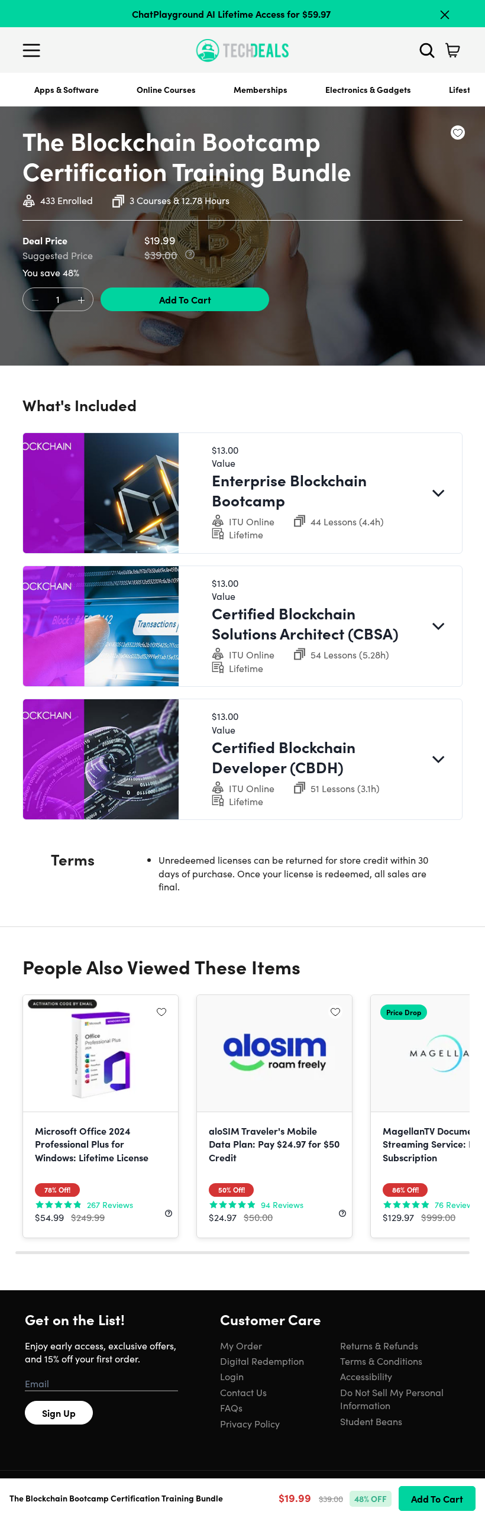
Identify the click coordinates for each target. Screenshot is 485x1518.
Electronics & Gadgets (368, 89)
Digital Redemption (262, 1360)
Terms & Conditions (381, 1360)
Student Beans (371, 1420)
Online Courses (166, 89)
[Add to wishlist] (458, 132)
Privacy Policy (250, 1423)
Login (232, 1376)
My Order (241, 1345)
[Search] (427, 50)
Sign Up (59, 1412)
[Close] (445, 15)
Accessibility (366, 1376)
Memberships (260, 89)
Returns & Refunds (379, 1345)
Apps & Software (66, 89)
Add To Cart (185, 299)
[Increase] (81, 300)
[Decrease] (35, 300)
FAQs (231, 1407)
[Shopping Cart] (452, 50)
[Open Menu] (34, 50)
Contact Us (243, 1392)
